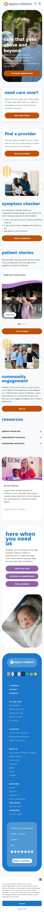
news (11, 771)
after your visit (15, 717)
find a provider (22, 584)
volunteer (13, 764)
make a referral (18, 834)
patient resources (11, 431)
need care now (22, 568)
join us (22, 409)
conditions (14, 685)
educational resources (13, 437)
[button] (40, 879)
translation (24, 861)
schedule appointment (22, 73)
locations (13, 693)
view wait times (22, 115)
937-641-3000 (15, 806)
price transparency (17, 799)
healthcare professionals (22, 828)
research (13, 775)
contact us (14, 795)
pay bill (12, 787)
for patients (14, 705)
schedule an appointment (22, 576)
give (12, 845)
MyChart (13, 791)
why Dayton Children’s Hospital (22, 752)
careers (14, 839)
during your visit (16, 713)
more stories (22, 331)
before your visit (16, 709)
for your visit (15, 701)
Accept (22, 903)
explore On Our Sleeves (14, 509)
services (13, 689)
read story (10, 315)
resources (14, 729)
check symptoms (22, 238)
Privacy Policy (22, 909)
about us (13, 749)
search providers (22, 153)
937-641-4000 (15, 814)
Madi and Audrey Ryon (14, 275)
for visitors (14, 720)
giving (11, 768)
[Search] (35, 3)
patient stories (15, 756)
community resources (13, 443)
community (14, 760)
